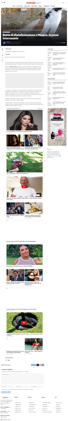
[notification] (59, 2)
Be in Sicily (31, 410)
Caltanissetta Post (32, 404)
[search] (60, 2)
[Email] (63, 43)
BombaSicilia (31, 406)
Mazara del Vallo (13, 66)
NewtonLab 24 (45, 406)
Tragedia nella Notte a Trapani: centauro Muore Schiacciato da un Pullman (59, 92)
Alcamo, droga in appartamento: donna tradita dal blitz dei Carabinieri (59, 63)
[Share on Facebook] (59, 43)
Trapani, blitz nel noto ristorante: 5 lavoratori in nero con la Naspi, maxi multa (59, 53)
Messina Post (18, 410)
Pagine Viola (44, 404)
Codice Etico (58, 412)
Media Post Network (54, 156)
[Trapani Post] (34, 2)
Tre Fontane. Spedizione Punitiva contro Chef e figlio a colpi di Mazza (59, 103)
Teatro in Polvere (32, 412)
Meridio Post (45, 410)
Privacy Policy (59, 402)
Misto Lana (44, 408)
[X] (3, 2)
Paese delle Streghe (46, 402)
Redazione (58, 406)
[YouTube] (4, 2)
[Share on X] (61, 43)
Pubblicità (58, 410)
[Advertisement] (24, 80)
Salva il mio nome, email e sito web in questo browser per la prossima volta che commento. (17, 389)
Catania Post (17, 408)
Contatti (57, 404)
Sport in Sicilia (32, 408)
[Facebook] (1, 2)
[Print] (64, 43)
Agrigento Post (18, 404)
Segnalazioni (58, 408)
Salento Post (17, 406)
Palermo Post (18, 402)
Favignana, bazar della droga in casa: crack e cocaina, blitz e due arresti (59, 73)
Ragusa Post (31, 402)
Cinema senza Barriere (47, 412)
